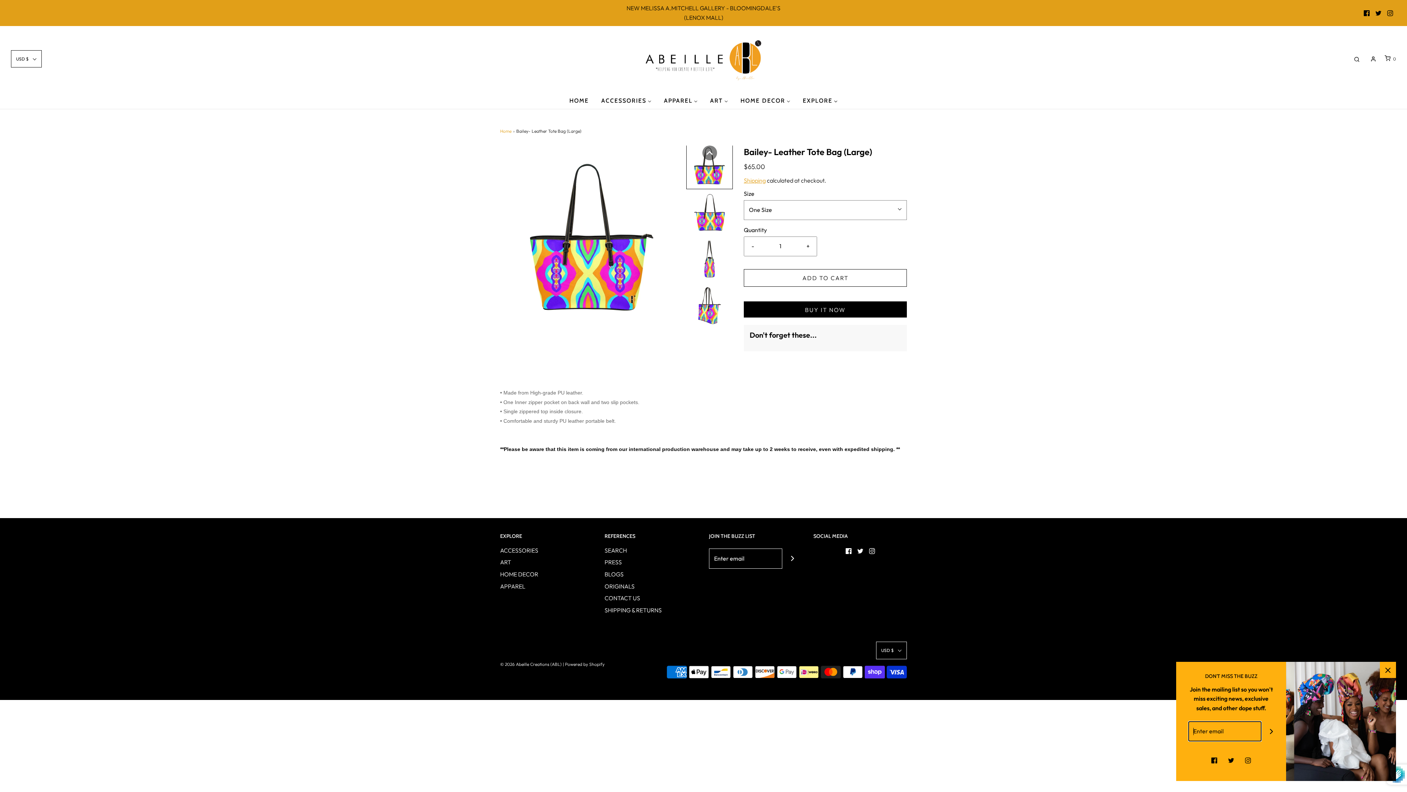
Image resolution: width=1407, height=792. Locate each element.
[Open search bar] (1356, 59)
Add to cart (825, 278)
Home (506, 131)
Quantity (755, 230)
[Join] (792, 559)
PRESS (613, 562)
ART (505, 562)
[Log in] (1373, 59)
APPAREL (512, 586)
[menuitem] (579, 100)
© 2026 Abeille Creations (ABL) (531, 664)
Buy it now (825, 310)
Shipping (755, 180)
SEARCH (616, 550)
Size (749, 193)
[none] (709, 153)
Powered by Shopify (585, 664)
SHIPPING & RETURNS (633, 610)
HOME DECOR (519, 574)
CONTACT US (622, 598)
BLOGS (614, 574)
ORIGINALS (620, 586)
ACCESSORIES (519, 550)
